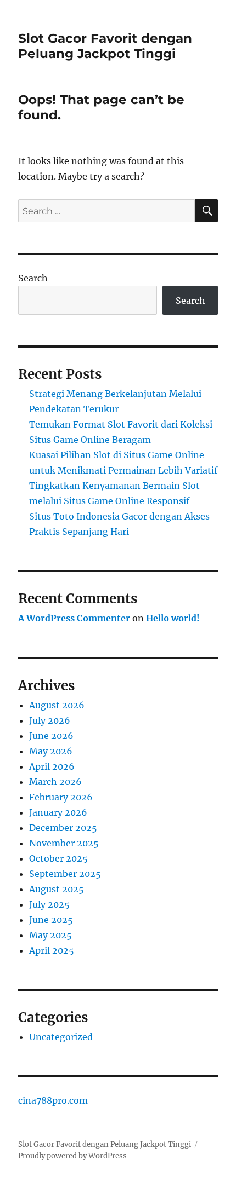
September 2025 (65, 873)
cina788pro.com (53, 1100)
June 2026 (51, 735)
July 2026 (49, 720)
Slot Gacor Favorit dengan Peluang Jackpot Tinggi (105, 46)
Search (33, 278)
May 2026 (50, 751)
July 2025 (49, 904)
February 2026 (61, 797)
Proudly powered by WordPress (72, 1156)
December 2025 (63, 827)
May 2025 (50, 935)
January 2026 (58, 812)
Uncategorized (61, 1036)
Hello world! (173, 618)
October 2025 (58, 858)
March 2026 (55, 781)
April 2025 (51, 950)
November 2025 (64, 843)
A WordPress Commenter (74, 618)
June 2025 (51, 919)
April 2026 (52, 766)
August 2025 (56, 889)
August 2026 (57, 705)
